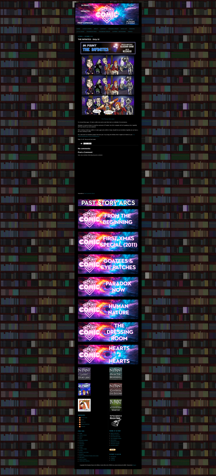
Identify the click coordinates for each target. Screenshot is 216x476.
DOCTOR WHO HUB (115, 436)
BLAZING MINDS (114, 445)
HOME (78, 28)
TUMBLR (113, 458)
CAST (80, 438)
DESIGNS (132, 28)
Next (110, 119)
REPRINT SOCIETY (115, 435)
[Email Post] (81, 143)
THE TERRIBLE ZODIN (116, 438)
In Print (82, 419)
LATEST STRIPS (87, 28)
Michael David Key (85, 424)
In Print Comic (84, 417)
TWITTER (113, 460)
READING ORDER (113, 28)
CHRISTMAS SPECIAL (84, 461)
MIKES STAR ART (115, 433)
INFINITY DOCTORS (84, 452)
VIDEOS (130, 31)
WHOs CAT (124, 28)
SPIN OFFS (81, 457)
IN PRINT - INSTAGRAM (119, 31)
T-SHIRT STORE (83, 449)
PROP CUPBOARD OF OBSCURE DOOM (88, 456)
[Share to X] (87, 143)
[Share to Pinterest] (90, 143)
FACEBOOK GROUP (104, 31)
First (103, 119)
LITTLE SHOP (80, 31)
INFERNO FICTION (115, 442)
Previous (106, 119)
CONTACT (103, 28)
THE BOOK (81, 443)
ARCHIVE (81, 442)
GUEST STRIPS (82, 459)
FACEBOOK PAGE (92, 31)
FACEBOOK (113, 456)
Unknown (83, 426)
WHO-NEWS (113, 440)
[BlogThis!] (86, 143)
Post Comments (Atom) (89, 193)
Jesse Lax (83, 422)
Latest (112, 119)
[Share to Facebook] (89, 143)
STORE (81, 447)
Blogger (134, 465)
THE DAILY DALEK (115, 443)
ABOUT (96, 28)
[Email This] (84, 143)
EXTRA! (81, 450)
